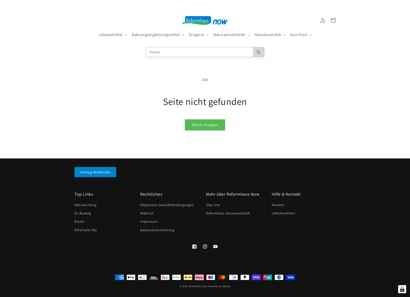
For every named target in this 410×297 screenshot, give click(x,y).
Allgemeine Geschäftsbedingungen (167, 205)
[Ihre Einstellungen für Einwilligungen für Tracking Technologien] (402, 289)
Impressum (149, 221)
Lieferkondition (283, 213)
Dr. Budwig (83, 213)
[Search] (258, 52)
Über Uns (213, 205)
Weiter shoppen (205, 124)
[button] (112, 34)
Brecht (80, 221)
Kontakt (278, 205)
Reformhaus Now (198, 286)
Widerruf (147, 213)
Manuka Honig (85, 205)
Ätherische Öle (86, 230)
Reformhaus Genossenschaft (228, 213)
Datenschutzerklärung (157, 230)
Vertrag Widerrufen (95, 172)
